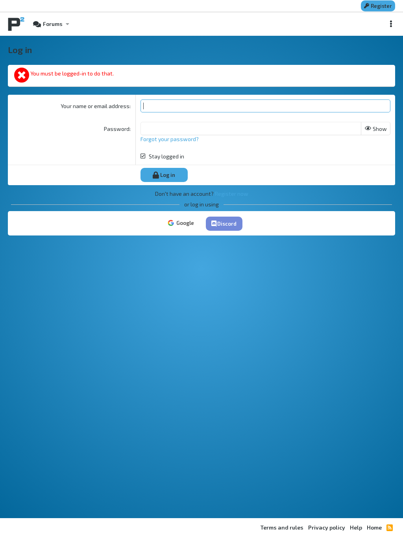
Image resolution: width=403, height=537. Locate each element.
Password (116, 128)
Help (356, 527)
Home (374, 527)
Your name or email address (95, 106)
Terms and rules (282, 527)
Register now (231, 193)
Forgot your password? (169, 139)
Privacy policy (326, 527)
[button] (67, 24)
